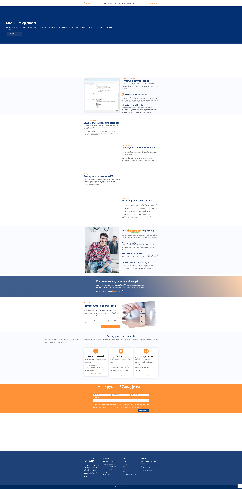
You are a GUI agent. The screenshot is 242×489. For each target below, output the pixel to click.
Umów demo (107, 474)
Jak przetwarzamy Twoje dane (130, 474)
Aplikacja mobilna (108, 469)
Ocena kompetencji (96, 356)
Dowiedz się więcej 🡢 (96, 373)
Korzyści (110, 3)
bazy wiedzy (109, 290)
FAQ (124, 469)
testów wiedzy (118, 290)
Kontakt (125, 466)
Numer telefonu (136, 392)
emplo (120, 486)
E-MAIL (114, 392)
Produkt (104, 3)
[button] (14, 34)
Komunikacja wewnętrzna (110, 461)
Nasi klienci (117, 3)
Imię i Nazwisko (97, 392)
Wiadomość (96, 397)
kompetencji (116, 291)
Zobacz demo (153, 3)
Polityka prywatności (128, 472)
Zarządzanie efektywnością (110, 466)
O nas (123, 3)
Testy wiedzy (121, 356)
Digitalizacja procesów (109, 464)
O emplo (125, 461)
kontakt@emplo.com (148, 470)
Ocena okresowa (146, 356)
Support (106, 477)
